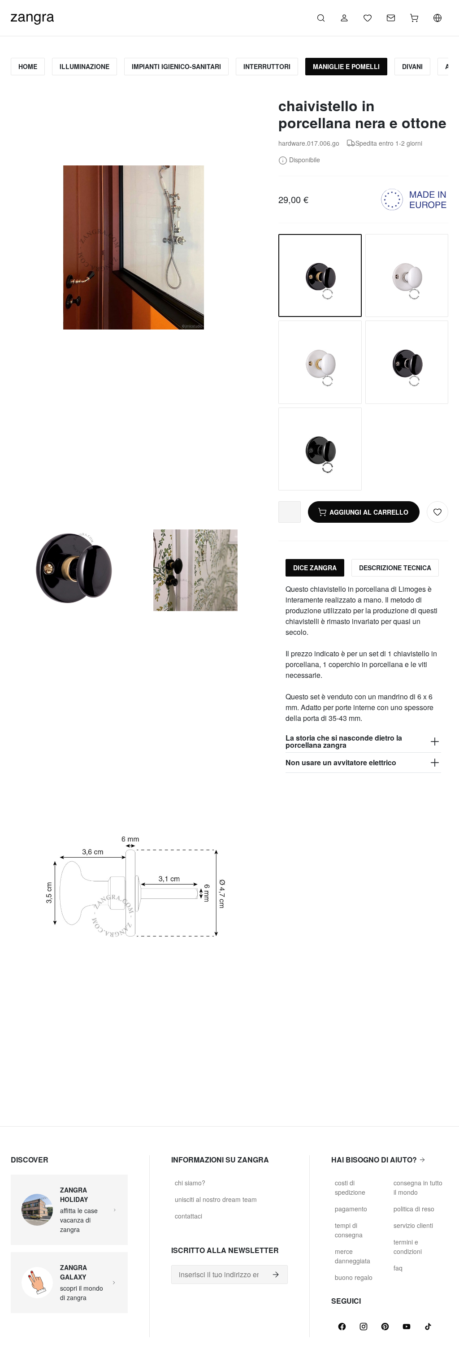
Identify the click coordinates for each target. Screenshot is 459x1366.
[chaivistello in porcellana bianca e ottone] (319, 362)
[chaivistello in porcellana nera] (406, 362)
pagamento (351, 1208)
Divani (412, 66)
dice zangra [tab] (315, 567)
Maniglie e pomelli (346, 66)
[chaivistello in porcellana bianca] (406, 275)
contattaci (188, 1215)
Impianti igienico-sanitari (176, 66)
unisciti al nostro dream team (216, 1199)
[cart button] (414, 18)
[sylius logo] (32, 17)
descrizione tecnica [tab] (395, 567)
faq (398, 1267)
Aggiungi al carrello (368, 511)
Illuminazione (84, 66)
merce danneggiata (352, 1256)
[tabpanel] (363, 678)
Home (27, 66)
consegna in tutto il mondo (418, 1187)
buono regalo (353, 1277)
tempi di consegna (349, 1230)
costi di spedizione (350, 1187)
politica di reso (414, 1208)
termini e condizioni (408, 1246)
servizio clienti (413, 1225)
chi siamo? (190, 1182)
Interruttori (266, 66)
